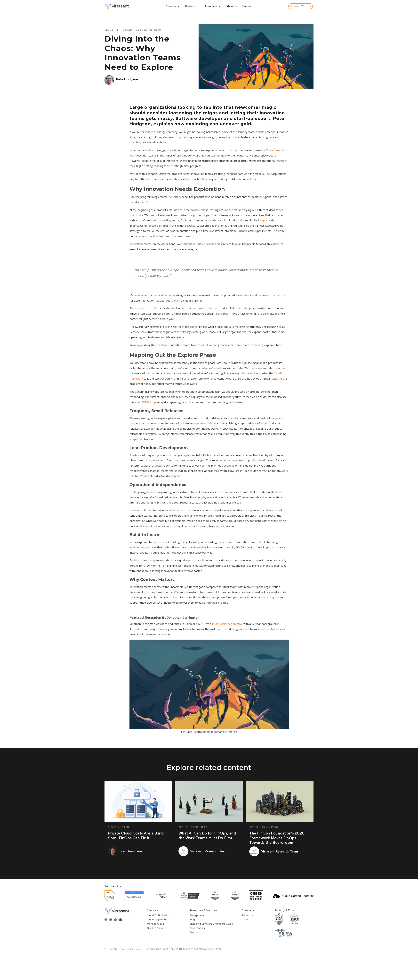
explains (265, 220)
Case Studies (197, 928)
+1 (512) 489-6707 (152, 949)
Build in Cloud (155, 928)
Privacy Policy (111, 949)
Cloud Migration (156, 919)
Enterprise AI (197, 915)
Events (193, 932)
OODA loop (149, 402)
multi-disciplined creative (227, 624)
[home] (116, 6)
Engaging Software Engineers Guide (211, 923)
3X (146, 202)
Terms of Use (127, 949)
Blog (192, 919)
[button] (173, 6)
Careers (246, 6)
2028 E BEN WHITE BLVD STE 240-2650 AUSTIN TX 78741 (192, 949)
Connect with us (300, 6)
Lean (228, 460)
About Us (232, 6)
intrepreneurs (275, 150)
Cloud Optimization (158, 915)
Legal (139, 949)
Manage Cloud (155, 923)
